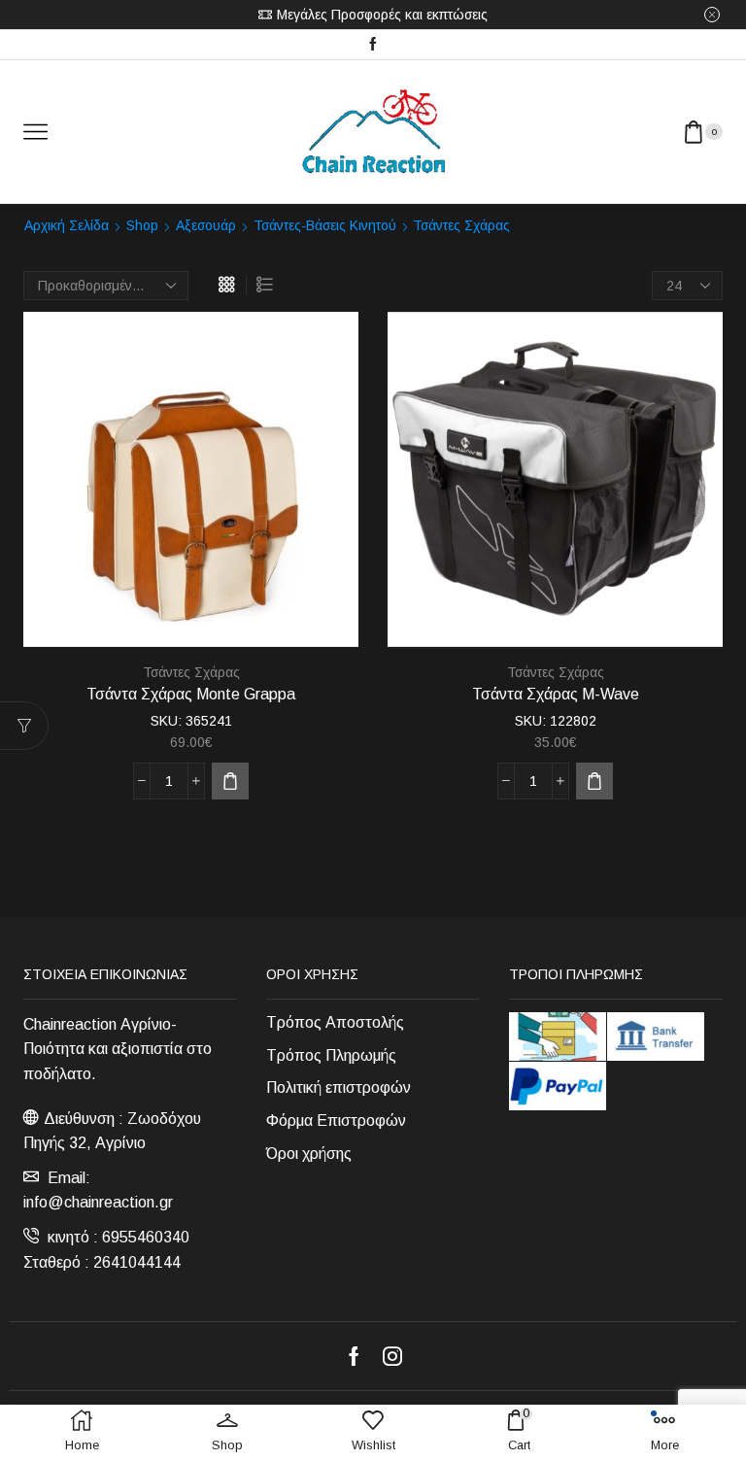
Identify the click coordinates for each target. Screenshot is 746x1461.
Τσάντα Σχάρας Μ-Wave (555, 694)
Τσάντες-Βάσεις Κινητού (325, 225)
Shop (142, 225)
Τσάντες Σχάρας (191, 672)
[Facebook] (373, 44)
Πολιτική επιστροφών (338, 1087)
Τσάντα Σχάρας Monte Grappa (190, 694)
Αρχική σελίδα (66, 225)
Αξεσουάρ (206, 225)
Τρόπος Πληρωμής (331, 1055)
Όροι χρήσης (309, 1153)
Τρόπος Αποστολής (335, 1022)
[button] (230, 781)
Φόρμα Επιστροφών (336, 1120)
